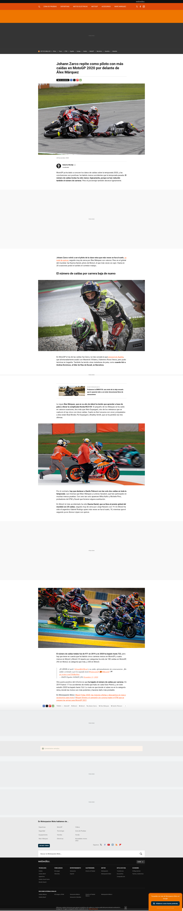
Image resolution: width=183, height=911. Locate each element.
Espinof (72, 873)
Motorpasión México (106, 894)
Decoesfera (120, 873)
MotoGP (94, 6)
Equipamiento (43, 835)
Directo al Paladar (90, 871)
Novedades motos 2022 (81, 840)
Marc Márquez (120, 6)
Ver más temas (44, 845)
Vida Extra (57, 873)
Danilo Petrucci (117, 706)
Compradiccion (121, 876)
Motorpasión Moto (106, 873)
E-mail (80, 80)
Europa (78, 51)
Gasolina (107, 51)
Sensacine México (75, 894)
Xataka (41, 871)
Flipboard (77, 80)
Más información (93, 909)
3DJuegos (57, 871)
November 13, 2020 (91, 677)
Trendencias (120, 871)
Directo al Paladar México (90, 895)
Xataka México (43, 894)
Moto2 (75, 706)
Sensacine (73, 871)
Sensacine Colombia (75, 897)
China (54, 51)
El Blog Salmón (136, 871)
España (72, 51)
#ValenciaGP (94, 672)
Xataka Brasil (42, 897)
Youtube (108, 844)
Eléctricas (60, 839)
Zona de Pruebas (50, 6)
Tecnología (60, 831)
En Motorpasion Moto (93, 387)
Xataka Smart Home (44, 879)
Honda (85, 51)
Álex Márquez (104, 706)
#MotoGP (106, 672)
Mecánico (99, 51)
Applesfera (42, 876)
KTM (66, 51)
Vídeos (77, 827)
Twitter (137, 6)
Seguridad (42, 831)
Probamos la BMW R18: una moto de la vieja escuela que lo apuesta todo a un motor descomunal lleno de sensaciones (105, 392)
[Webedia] (140, 1)
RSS (116, 844)
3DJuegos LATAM (59, 894)
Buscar (141, 854)
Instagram (144, 6)
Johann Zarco (92, 706)
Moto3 (82, 706)
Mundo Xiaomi (42, 882)
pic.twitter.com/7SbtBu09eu (69, 674)
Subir (139, 861)
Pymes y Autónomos (138, 873)
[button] (69, 165)
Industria (114, 51)
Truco (60, 51)
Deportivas (65, 6)
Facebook (140, 6)
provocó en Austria (115, 357)
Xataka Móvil (42, 873)
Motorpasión (104, 871)
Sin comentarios (63, 80)
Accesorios (106, 6)
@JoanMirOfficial (81, 669)
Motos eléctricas (80, 6)
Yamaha (59, 835)
